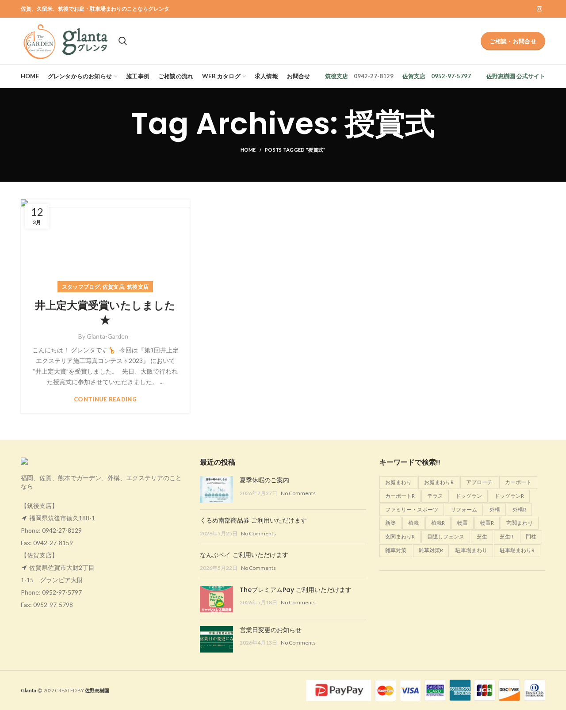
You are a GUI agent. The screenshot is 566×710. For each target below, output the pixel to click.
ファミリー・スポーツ (411, 509)
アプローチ (479, 482)
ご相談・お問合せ (513, 41)
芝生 (482, 536)
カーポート (518, 482)
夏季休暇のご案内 (264, 480)
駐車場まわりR (517, 550)
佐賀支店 (413, 76)
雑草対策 (395, 550)
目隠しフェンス (445, 536)
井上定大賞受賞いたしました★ (105, 313)
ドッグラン (468, 495)
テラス (435, 495)
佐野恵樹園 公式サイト (515, 76)
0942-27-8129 (62, 530)
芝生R (506, 536)
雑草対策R (431, 550)
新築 (390, 522)
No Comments (298, 493)
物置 (462, 522)
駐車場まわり (471, 550)
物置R (487, 522)
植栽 (413, 522)
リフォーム (464, 509)
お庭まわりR (439, 482)
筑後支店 (336, 76)
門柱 (531, 536)
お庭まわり (398, 482)
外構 (495, 509)
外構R (519, 509)
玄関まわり (519, 522)
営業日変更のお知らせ (271, 630)
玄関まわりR (400, 536)
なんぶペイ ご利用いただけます (244, 554)
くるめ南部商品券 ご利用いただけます (253, 520)
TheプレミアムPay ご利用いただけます (296, 589)
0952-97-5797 (62, 592)
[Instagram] (539, 9)
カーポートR (400, 495)
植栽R (438, 522)
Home (248, 150)
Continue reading (105, 399)
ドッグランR (509, 495)
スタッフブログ (81, 286)
